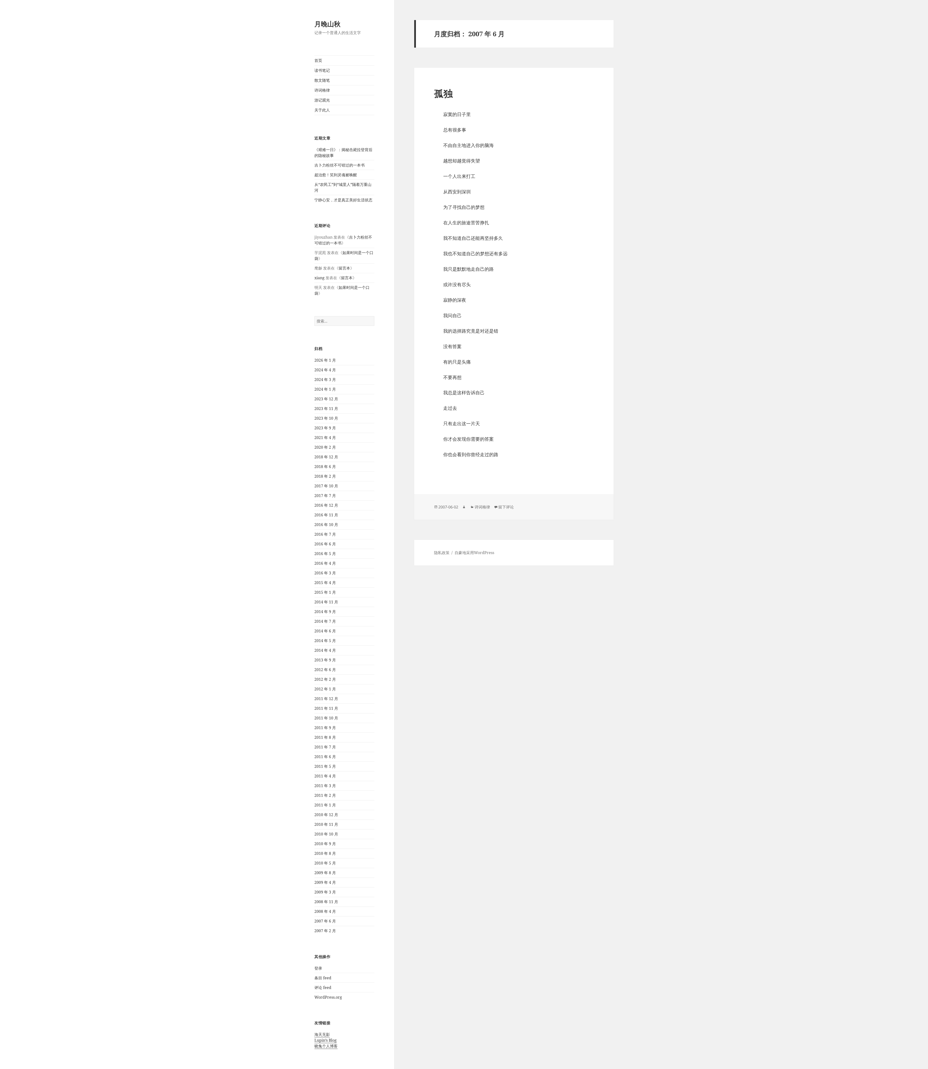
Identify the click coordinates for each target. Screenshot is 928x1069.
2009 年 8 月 (325, 872)
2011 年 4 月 (325, 776)
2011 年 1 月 (325, 805)
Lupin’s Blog (325, 1040)
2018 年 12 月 (326, 457)
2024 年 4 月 (325, 370)
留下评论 (506, 507)
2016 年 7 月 (325, 534)
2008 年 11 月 (326, 901)
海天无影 (322, 1034)
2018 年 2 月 (325, 476)
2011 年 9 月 (325, 727)
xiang (319, 277)
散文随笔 (322, 80)
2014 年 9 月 (325, 611)
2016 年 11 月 (326, 515)
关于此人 (322, 110)
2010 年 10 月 (326, 834)
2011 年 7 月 (325, 747)
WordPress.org (328, 997)
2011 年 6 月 (325, 756)
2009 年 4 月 (325, 882)
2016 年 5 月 (325, 553)
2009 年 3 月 (325, 892)
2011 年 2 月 (325, 795)
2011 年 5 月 (325, 766)
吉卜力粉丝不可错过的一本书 (339, 165)
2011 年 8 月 (325, 737)
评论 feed (322, 987)
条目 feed (322, 978)
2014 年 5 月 (325, 640)
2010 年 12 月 (326, 814)
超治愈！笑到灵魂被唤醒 (335, 174)
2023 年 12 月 (326, 399)
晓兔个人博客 (326, 1046)
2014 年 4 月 (325, 650)
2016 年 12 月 (326, 505)
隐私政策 (442, 552)
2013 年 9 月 (325, 660)
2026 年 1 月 (325, 360)
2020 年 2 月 (325, 447)
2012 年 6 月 (325, 669)
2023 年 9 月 (325, 428)
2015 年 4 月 (325, 582)
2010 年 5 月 (325, 863)
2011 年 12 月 (326, 698)
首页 (318, 60)
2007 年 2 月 (325, 930)
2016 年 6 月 (325, 544)
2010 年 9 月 (325, 843)
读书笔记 (322, 70)
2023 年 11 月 (326, 408)
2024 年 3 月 (325, 379)
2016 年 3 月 (325, 573)
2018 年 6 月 (325, 466)
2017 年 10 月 (326, 486)
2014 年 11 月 (326, 602)
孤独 (443, 93)
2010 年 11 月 (326, 824)
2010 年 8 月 (325, 853)
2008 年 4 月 (325, 911)
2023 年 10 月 (326, 418)
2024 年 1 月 (325, 389)
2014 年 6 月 (325, 631)
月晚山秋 (327, 23)
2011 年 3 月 (325, 785)
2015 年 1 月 (325, 592)
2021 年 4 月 (325, 437)
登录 (318, 968)
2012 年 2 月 (325, 679)
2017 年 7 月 (325, 495)
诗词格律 (322, 90)
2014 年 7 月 (325, 621)
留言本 (344, 268)
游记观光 (322, 100)
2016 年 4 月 (325, 563)
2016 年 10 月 (326, 524)
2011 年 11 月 (326, 708)
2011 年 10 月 (326, 718)
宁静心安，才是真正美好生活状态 (343, 200)
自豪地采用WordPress (474, 552)
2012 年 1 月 (325, 689)
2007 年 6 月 (325, 921)
